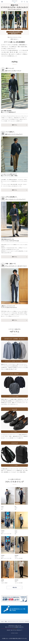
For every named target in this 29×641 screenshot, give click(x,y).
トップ (2, 621)
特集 (6, 621)
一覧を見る (14, 587)
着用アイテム (14, 124)
